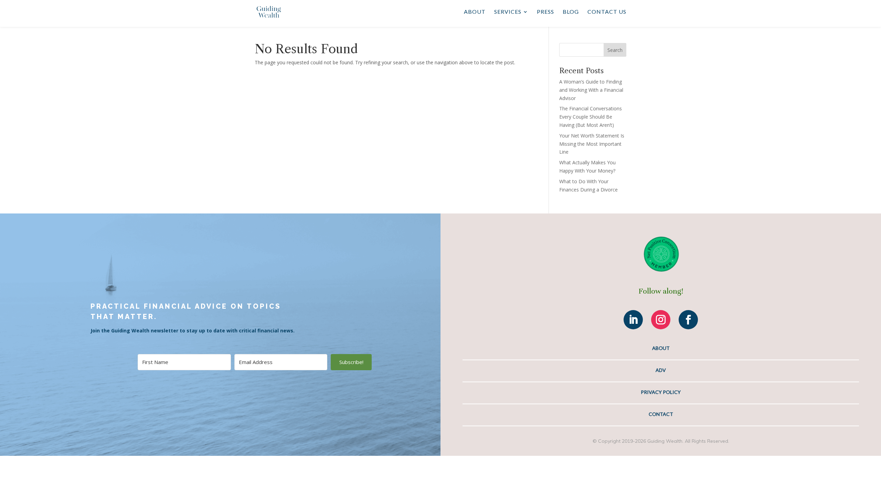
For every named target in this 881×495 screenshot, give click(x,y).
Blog (571, 12)
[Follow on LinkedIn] (633, 319)
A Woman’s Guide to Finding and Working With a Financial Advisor (591, 89)
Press (545, 12)
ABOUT (661, 348)
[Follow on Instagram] (660, 319)
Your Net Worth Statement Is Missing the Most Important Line (591, 143)
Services (507, 12)
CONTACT (661, 414)
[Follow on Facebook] (688, 319)
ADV (661, 370)
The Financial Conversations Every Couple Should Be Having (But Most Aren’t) (590, 116)
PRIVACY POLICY (661, 392)
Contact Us (606, 12)
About (475, 12)
